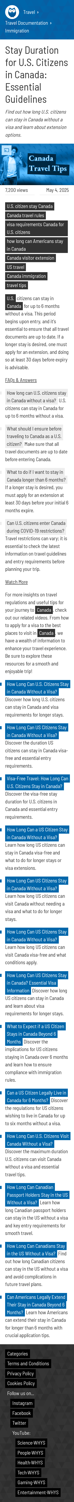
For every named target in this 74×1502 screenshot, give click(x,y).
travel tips (16, 285)
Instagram (22, 1403)
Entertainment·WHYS (38, 1492)
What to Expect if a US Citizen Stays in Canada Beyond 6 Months (35, 1034)
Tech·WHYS (28, 1472)
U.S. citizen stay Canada (30, 206)
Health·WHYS (30, 1462)
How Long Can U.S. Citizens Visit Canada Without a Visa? (38, 1140)
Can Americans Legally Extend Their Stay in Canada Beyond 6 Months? (36, 1304)
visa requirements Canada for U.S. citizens (35, 228)
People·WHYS (30, 1452)
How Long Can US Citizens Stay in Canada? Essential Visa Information (37, 982)
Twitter (19, 1423)
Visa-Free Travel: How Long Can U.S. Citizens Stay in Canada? (37, 782)
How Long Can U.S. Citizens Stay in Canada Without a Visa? (38, 688)
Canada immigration (26, 276)
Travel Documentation (26, 23)
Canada (14, 306)
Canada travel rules (25, 215)
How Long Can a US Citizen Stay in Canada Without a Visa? (37, 833)
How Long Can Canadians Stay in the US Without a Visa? (36, 1250)
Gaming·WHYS (31, 1482)
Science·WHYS (31, 1442)
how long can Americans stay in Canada (35, 245)
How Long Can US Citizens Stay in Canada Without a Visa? (37, 731)
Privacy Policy (20, 1373)
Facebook (21, 1413)
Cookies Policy (21, 1383)
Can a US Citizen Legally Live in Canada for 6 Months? (36, 1096)
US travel (15, 267)
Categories (17, 1353)
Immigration (17, 30)
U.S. (10, 298)
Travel (29, 12)
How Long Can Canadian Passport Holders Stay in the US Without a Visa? (37, 1194)
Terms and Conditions (28, 1363)
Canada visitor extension (30, 258)
